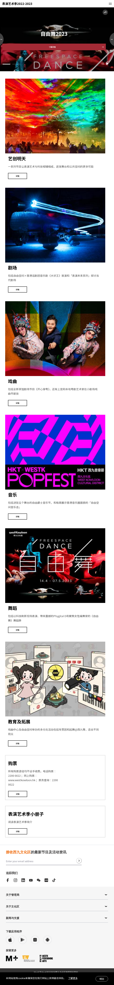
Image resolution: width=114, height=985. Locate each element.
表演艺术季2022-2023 (54, 33)
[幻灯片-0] (6, 60)
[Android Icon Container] (47, 940)
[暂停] (102, 63)
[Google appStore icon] (22, 940)
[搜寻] (52, 3)
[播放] (107, 63)
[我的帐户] (93, 3)
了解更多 (73, 978)
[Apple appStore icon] (10, 940)
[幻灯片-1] (16, 60)
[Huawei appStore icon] (35, 940)
